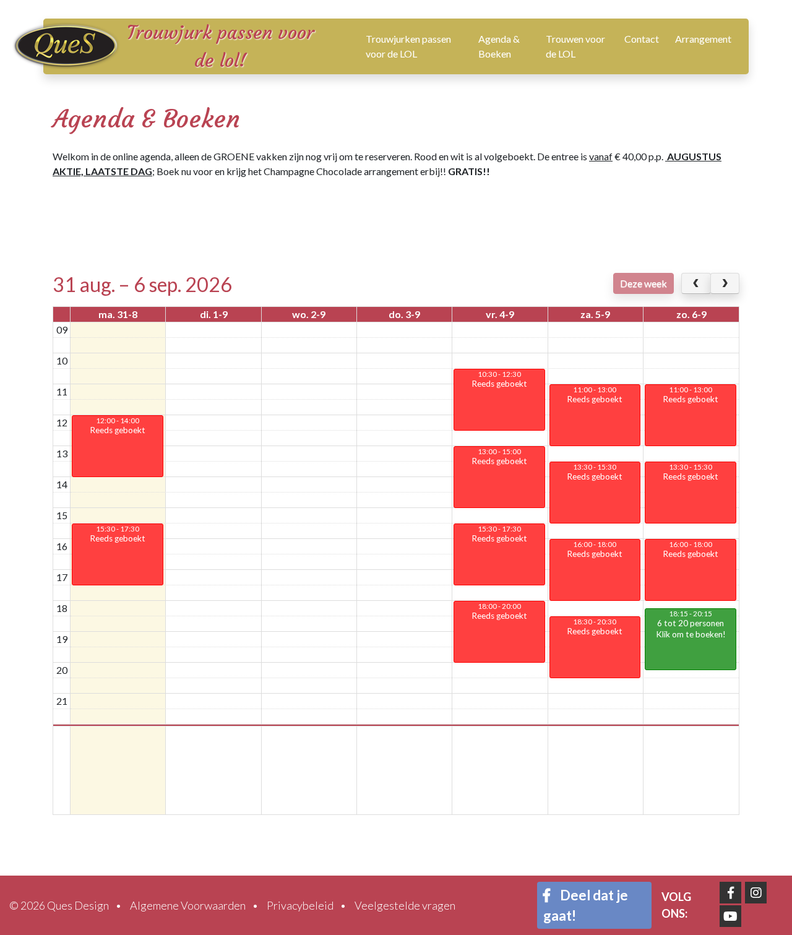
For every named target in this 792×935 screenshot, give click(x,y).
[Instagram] (756, 892)
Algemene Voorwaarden (188, 905)
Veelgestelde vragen (405, 905)
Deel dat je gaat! (585, 905)
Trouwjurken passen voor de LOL (408, 46)
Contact (641, 39)
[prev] (695, 283)
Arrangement (703, 39)
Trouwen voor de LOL (575, 46)
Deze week (643, 283)
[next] (724, 283)
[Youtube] (730, 916)
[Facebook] (730, 892)
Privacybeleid (300, 905)
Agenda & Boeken (499, 46)
